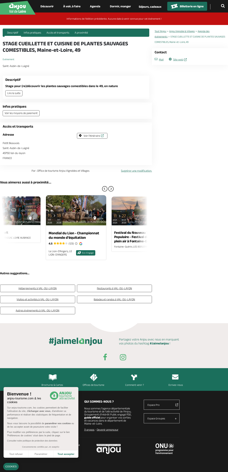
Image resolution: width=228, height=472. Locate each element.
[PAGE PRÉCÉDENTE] (104, 188)
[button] (11, 466)
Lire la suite (13, 93)
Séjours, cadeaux (150, 6)
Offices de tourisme (93, 384)
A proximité (81, 32)
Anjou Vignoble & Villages (182, 31)
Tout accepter (66, 454)
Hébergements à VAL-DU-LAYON (38, 288)
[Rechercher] (223, 6)
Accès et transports (57, 32)
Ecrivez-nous (176, 384)
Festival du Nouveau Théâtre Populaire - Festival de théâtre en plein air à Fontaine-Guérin (140, 237)
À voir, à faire (72, 6)
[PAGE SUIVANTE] (111, 188)
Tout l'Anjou (160, 31)
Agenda (95, 6)
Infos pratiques (32, 32)
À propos (89, 429)
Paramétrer (41, 454)
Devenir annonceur (107, 429)
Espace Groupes (156, 418)
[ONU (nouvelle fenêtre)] (165, 448)
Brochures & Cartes (52, 384)
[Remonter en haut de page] (220, 464)
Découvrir (47, 6)
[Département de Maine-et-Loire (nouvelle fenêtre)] (109, 448)
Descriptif (12, 32)
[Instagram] (122, 358)
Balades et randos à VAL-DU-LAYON (114, 299)
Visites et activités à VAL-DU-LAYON (37, 299)
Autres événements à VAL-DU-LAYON (37, 310)
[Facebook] (105, 358)
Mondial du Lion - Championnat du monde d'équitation (74, 235)
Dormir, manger (120, 6)
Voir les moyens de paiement (21, 113)
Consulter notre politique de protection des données (32, 441)
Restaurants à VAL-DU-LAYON (114, 288)
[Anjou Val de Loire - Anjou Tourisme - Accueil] (18, 8)
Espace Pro (153, 404)
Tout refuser (16, 454)
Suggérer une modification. (136, 170)
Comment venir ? (134, 384)
